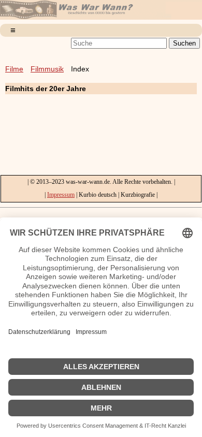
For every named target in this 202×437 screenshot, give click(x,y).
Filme (14, 69)
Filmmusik (47, 69)
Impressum (61, 194)
